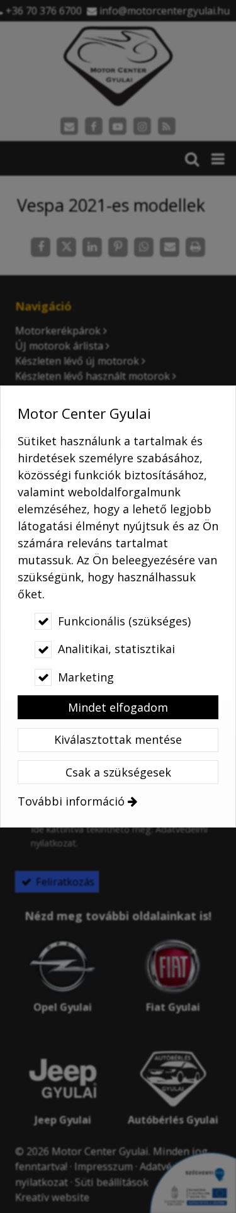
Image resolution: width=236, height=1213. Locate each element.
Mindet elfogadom (118, 707)
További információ (71, 801)
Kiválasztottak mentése (118, 739)
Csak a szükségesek (118, 772)
